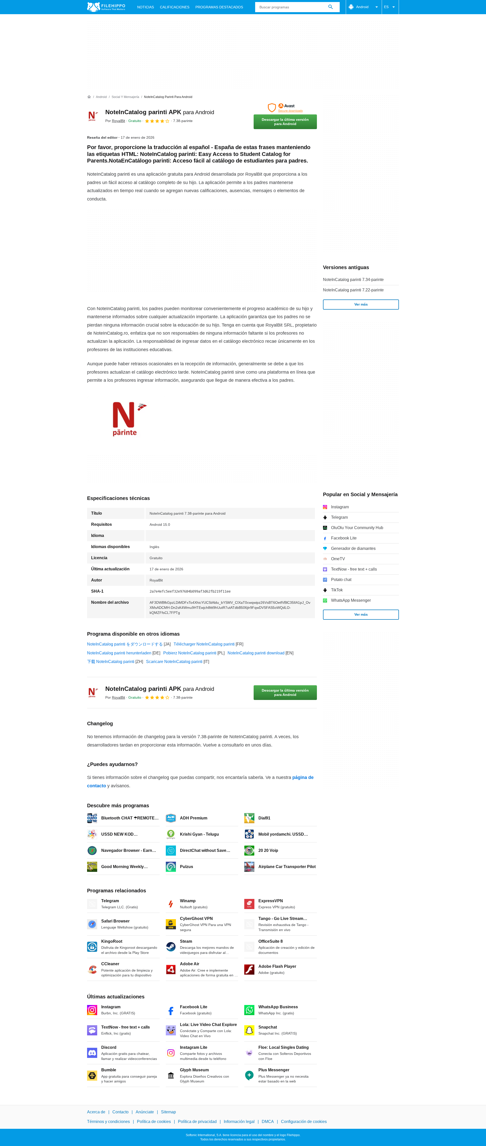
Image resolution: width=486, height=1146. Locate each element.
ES (386, 7)
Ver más (361, 304)
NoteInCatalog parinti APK (159, 112)
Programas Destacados (219, 7)
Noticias (145, 7)
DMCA (268, 1122)
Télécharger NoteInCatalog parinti (204, 644)
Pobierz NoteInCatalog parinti (189, 653)
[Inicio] (89, 97)
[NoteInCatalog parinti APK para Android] (93, 116)
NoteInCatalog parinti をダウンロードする (125, 644)
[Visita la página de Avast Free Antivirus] (285, 107)
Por (115, 121)
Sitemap (168, 1112)
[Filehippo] (106, 7)
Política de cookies (154, 1122)
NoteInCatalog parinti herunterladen (119, 653)
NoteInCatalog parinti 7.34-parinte (353, 279)
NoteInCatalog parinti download (256, 653)
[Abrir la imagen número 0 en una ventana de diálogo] (126, 418)
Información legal (239, 1122)
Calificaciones (174, 7)
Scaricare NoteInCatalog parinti (174, 661)
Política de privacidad (197, 1122)
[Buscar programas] (331, 7)
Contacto (120, 1112)
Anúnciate (145, 1112)
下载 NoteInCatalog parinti (110, 661)
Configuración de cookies (304, 1122)
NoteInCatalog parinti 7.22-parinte (353, 290)
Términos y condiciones (108, 1122)
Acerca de (96, 1112)
